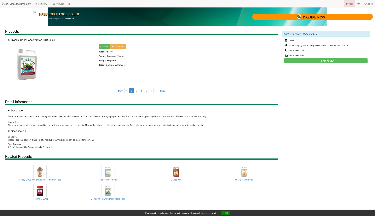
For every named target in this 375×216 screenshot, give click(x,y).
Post (350, 3)
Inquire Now (314, 17)
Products (59, 3)
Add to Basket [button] (118, 46)
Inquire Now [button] (328, 60)
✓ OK (225, 213)
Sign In (369, 3)
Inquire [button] (105, 46)
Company (42, 3)
